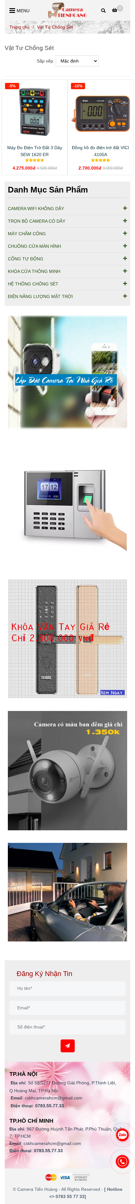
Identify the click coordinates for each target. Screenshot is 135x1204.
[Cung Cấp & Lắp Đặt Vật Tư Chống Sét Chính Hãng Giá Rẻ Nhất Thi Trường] (67, 375)
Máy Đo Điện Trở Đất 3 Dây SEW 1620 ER (34, 151)
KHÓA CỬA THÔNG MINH (34, 271)
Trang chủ (19, 27)
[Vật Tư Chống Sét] (67, 10)
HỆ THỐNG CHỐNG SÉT (33, 283)
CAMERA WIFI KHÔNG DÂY (36, 208)
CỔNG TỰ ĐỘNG (25, 258)
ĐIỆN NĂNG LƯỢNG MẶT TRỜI (40, 296)
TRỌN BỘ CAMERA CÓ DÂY (36, 221)
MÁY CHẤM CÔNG (27, 233)
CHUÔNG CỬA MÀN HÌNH (34, 246)
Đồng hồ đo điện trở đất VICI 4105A (100, 151)
